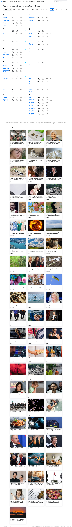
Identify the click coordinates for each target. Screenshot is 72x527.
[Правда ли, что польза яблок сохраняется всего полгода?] (54, 497)
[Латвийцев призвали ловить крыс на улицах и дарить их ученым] (54, 246)
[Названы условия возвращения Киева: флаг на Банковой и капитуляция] (54, 282)
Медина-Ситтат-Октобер (9, 68)
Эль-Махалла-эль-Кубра (34, 108)
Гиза (4, 31)
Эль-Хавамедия (32, 114)
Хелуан (30, 89)
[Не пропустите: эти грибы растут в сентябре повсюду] (36, 318)
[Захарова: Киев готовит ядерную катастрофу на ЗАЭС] (54, 300)
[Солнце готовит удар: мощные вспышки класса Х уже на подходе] (36, 228)
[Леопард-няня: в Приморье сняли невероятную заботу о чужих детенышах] (18, 264)
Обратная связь (56, 526)
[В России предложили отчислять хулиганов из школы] (18, 318)
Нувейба (31, 63)
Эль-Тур (31, 111)
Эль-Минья (31, 110)
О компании (5, 526)
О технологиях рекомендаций (48, 526)
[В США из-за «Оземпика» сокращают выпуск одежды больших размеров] (18, 228)
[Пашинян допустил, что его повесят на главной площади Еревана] (18, 443)
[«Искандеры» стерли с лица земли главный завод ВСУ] (54, 228)
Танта (4, 91)
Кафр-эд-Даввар (7, 54)
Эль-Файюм (31, 113)
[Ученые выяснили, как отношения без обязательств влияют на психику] (18, 372)
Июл (42, 9)
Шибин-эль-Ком (6, 99)
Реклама (9, 526)
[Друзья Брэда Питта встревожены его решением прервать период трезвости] (54, 443)
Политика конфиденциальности (37, 526)
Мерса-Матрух (6, 70)
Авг (47, 9)
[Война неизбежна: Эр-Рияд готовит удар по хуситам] (18, 407)
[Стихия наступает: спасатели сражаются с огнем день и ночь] (18, 515)
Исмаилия (31, 44)
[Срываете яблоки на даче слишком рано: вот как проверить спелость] (36, 210)
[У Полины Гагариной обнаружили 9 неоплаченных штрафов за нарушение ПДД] (54, 174)
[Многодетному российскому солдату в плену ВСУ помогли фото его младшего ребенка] (18, 138)
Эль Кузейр (31, 100)
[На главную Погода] (5, 1)
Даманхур (31, 31)
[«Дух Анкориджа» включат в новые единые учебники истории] (18, 461)
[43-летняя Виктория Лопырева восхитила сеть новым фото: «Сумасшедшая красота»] (54, 318)
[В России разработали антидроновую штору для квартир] (18, 192)
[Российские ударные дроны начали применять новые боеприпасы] (54, 264)
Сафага (30, 78)
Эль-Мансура (32, 107)
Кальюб (4, 52)
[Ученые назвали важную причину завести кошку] (36, 156)
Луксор (30, 51)
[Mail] (1, 1)
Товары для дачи (67, 120)
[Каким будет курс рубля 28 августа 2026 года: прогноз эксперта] (18, 354)
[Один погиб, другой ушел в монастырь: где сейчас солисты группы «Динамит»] (36, 264)
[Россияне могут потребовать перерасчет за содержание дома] (36, 497)
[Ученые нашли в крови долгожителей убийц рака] (36, 425)
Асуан (4, 22)
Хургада (31, 91)
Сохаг (30, 81)
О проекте (29, 526)
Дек (66, 9)
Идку (30, 43)
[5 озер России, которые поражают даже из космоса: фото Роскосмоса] (54, 210)
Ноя (61, 9)
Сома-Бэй (31, 79)
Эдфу (30, 97)
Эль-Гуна (31, 105)
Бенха (30, 19)
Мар (23, 9)
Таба (4, 89)
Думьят (30, 36)
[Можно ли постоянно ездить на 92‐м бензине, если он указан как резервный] (54, 354)
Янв (14, 9)
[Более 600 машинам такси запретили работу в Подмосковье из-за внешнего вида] (36, 461)
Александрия (6, 20)
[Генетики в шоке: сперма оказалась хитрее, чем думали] (36, 407)
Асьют (4, 23)
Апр (28, 9)
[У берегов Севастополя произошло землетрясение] (18, 246)
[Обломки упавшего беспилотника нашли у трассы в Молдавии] (18, 174)
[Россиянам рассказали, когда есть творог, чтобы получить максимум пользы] (54, 156)
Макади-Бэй (6, 63)
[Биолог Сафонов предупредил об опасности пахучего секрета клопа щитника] (18, 497)
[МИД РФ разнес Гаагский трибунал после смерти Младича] (54, 515)
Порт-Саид (5, 78)
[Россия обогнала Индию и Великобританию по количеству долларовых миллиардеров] (36, 443)
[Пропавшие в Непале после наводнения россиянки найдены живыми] (36, 372)
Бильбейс (31, 20)
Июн (37, 9)
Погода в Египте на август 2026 (7, 120)
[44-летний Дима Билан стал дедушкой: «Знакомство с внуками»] (54, 389)
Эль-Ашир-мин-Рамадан (35, 103)
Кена (4, 57)
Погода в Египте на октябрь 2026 (39, 120)
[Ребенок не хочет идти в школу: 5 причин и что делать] (36, 389)
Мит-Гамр (5, 71)
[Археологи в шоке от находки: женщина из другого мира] (36, 138)
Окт (57, 9)
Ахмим (4, 25)
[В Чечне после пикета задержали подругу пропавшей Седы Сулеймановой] (18, 156)
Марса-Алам (6, 67)
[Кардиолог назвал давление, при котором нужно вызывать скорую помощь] (54, 407)
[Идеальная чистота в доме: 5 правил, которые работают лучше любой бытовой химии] (54, 461)
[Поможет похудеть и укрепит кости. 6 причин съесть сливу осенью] (18, 282)
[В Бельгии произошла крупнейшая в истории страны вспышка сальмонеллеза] (36, 354)
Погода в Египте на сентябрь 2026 (23, 120)
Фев (19, 9)
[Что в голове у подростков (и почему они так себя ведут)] (36, 282)
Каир (4, 51)
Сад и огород (59, 120)
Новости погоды (51, 120)
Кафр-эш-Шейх (6, 55)
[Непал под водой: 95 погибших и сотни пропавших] (54, 479)
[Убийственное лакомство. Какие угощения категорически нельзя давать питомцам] (36, 174)
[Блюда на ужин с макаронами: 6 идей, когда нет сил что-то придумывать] (18, 425)
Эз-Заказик (31, 99)
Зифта (4, 43)
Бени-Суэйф (31, 17)
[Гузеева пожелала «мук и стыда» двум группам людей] (18, 389)
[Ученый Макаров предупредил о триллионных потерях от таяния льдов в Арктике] (36, 300)
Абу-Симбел (6, 19)
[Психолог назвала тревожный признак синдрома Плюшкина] (18, 300)
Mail (1, 526)
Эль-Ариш (31, 102)
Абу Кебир (5, 17)
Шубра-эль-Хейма (7, 100)
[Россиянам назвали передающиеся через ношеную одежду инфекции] (36, 336)
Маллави (5, 65)
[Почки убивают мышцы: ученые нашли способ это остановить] (54, 425)
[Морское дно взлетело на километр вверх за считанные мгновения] (36, 246)
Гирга (4, 33)
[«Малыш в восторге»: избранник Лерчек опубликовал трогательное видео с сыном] (18, 479)
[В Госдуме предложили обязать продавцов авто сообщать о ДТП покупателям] (36, 479)
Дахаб (30, 33)
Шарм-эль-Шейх (7, 97)
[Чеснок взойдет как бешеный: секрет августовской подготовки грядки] (36, 192)
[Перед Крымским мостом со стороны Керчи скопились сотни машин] (36, 515)
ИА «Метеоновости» (67, 526)
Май (33, 9)
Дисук (30, 35)
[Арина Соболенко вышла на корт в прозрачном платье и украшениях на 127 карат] (54, 336)
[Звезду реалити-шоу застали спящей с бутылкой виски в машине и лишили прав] (18, 336)
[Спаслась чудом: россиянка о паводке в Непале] (54, 372)
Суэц (30, 83)
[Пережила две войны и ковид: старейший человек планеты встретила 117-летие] (54, 138)
